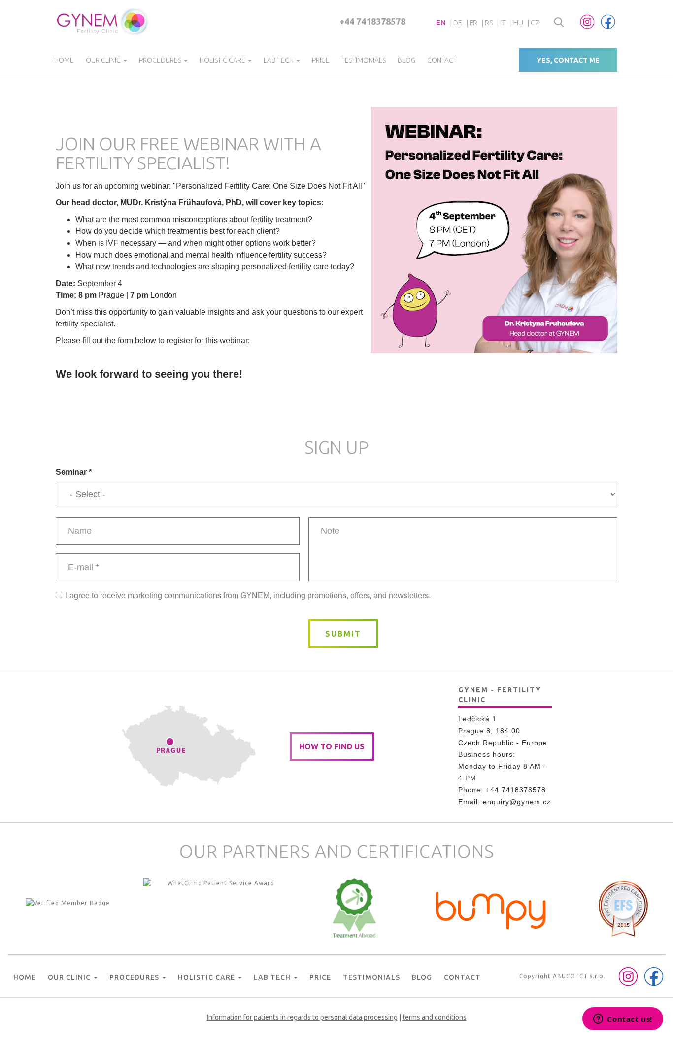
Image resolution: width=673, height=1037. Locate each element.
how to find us (332, 746)
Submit (343, 633)
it (503, 22)
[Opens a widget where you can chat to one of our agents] (622, 1019)
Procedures (161, 60)
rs (489, 22)
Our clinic (104, 60)
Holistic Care (223, 60)
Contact (442, 60)
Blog (406, 60)
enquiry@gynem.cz (517, 802)
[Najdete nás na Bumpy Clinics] (491, 908)
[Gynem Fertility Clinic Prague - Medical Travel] (217, 908)
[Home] (103, 21)
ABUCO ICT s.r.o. (579, 976)
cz (535, 22)
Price (321, 60)
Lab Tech (279, 60)
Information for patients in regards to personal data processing (302, 1017)
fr (473, 22)
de (457, 22)
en (441, 22)
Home (64, 60)
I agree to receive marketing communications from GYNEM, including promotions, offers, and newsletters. (248, 595)
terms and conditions (435, 1017)
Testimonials (363, 60)
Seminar (74, 472)
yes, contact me (568, 60)
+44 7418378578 (372, 21)
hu (518, 22)
